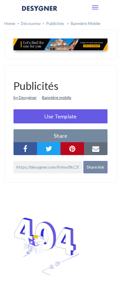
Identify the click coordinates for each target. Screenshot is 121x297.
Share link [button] (95, 167)
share (60, 135)
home (9, 23)
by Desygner (25, 97)
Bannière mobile (85, 23)
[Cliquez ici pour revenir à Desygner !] (40, 12)
